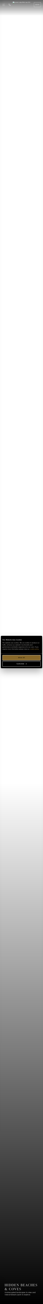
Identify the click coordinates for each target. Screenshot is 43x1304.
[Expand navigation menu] (4, 4)
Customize (20, 664)
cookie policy (34, 649)
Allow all (21, 657)
